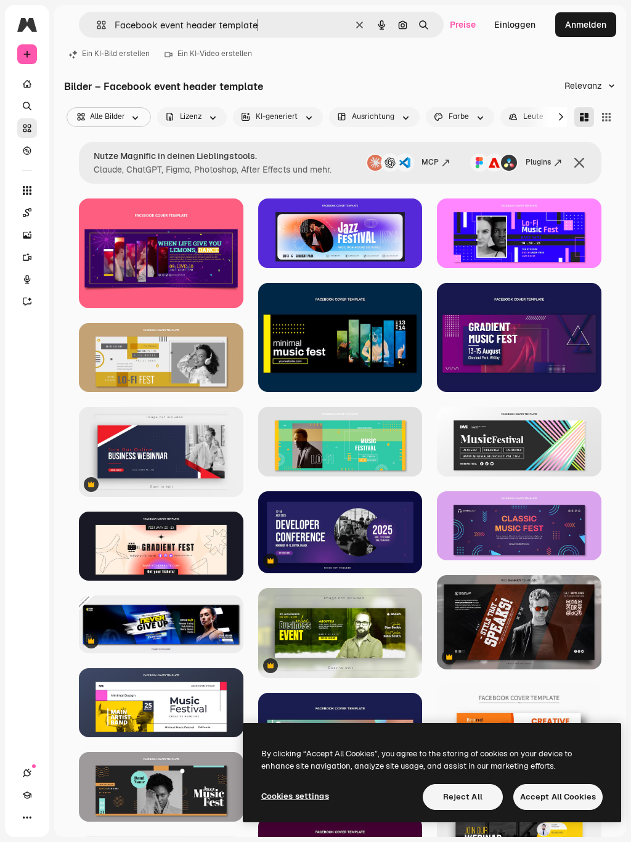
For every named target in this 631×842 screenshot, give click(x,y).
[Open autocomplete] (96, 25)
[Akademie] (27, 795)
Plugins (538, 162)
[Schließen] (579, 162)
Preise (463, 24)
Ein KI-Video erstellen (214, 54)
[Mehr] (27, 817)
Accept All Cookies (558, 796)
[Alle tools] (27, 190)
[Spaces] (27, 213)
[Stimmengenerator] (27, 279)
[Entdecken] (27, 150)
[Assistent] (27, 301)
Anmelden (585, 24)
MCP (430, 162)
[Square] (606, 117)
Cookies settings (295, 796)
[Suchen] (27, 106)
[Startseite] (27, 84)
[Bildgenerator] (27, 235)
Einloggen (514, 24)
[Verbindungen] (27, 773)
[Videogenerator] (27, 257)
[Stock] (27, 128)
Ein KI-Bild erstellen (116, 54)
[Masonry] (584, 117)
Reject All (462, 796)
